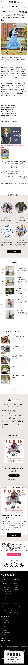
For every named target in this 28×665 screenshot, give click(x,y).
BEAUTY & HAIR (5, 604)
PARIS (16, 588)
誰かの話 (3, 634)
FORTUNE (3, 639)
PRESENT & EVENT (5, 640)
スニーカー (16, 404)
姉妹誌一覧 (9, 646)
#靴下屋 (20, 163)
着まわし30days (11, 407)
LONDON (16, 590)
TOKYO (16, 586)
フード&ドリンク (5, 622)
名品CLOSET (4, 583)
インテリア (4, 418)
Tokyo (8, 427)
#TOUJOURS (23, 161)
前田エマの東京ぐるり (6, 632)
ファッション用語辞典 (6, 594)
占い (3, 427)
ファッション (17, 606)
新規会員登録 (14, 554)
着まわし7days (4, 598)
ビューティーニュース (6, 608)
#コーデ (7, 163)
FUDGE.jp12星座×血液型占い (10, 411)
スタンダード (4, 596)
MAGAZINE (3, 646)
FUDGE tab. (17, 579)
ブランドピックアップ (6, 591)
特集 (2, 581)
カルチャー (3, 618)
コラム (2, 624)
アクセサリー (4, 600)
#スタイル (11, 163)
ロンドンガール (7, 404)
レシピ (16, 610)
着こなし (13, 418)
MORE (14, 535)
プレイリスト (4, 628)
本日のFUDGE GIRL (12, 183)
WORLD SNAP (17, 584)
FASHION (6, 183)
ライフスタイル (4, 620)
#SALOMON (17, 161)
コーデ (12, 424)
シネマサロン (4, 630)
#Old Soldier (11, 161)
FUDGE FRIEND (16, 421)
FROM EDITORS (16, 646)
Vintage (5, 424)
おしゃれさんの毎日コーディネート (12, 415)
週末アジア (3, 626)
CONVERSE (4, 406)
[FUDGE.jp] (14, 2)
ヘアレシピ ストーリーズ (6, 610)
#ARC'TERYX (5, 161)
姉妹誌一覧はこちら (13, 479)
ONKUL (21, 404)
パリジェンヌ (7, 413)
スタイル (19, 424)
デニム (18, 407)
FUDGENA (14, 409)
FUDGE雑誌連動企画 (6, 409)
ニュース (3, 585)
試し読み (14, 475)
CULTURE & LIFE (5, 616)
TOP (2, 183)
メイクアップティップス (6, 612)
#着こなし (16, 163)
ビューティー (17, 608)
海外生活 (16, 614)
